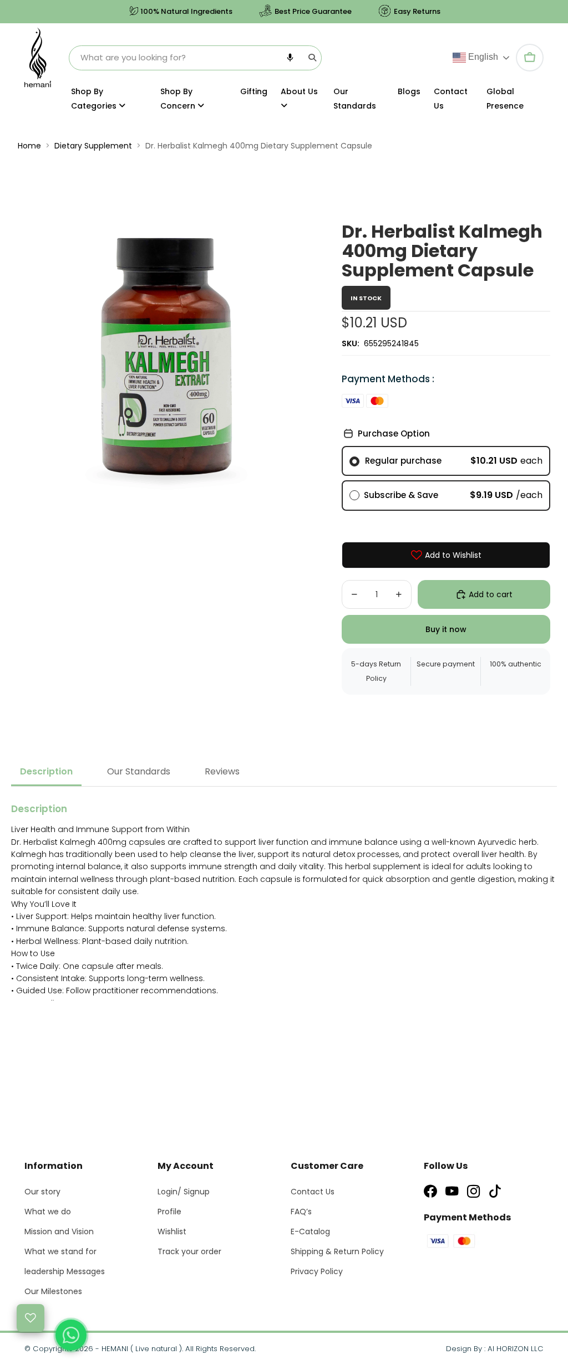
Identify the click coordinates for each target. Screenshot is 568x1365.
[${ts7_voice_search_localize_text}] (290, 57)
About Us (299, 91)
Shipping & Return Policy (337, 1251)
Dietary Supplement (93, 145)
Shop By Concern (178, 98)
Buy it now (445, 629)
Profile (169, 1211)
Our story (42, 1191)
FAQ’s (301, 1211)
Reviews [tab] (222, 771)
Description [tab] (46, 771)
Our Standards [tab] (138, 771)
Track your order (189, 1251)
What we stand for (60, 1251)
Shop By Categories (95, 98)
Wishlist (172, 1231)
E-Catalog (310, 1231)
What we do (47, 1211)
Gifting (253, 91)
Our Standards (354, 98)
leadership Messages (64, 1271)
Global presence (505, 98)
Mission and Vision (59, 1231)
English (482, 56)
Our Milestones (53, 1291)
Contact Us (451, 98)
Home (29, 145)
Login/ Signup (184, 1191)
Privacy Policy (317, 1271)
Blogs (409, 91)
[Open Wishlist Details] (30, 1318)
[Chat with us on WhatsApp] (71, 1335)
